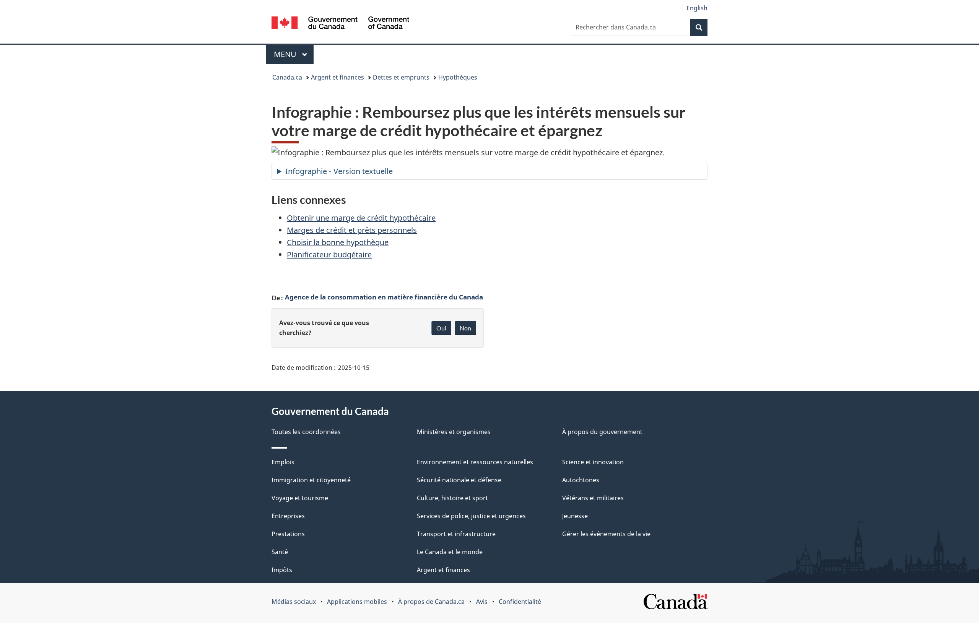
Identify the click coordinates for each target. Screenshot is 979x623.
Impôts (282, 570)
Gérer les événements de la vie (606, 534)
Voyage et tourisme (300, 498)
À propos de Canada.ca (431, 601)
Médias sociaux (294, 601)
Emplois (283, 462)
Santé (280, 552)
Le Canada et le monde (450, 552)
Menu (294, 54)
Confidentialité (520, 601)
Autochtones (580, 480)
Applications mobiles (357, 601)
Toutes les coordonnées (306, 432)
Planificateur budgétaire (329, 254)
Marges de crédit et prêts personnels (352, 230)
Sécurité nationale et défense (459, 480)
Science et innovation (593, 462)
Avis (482, 601)
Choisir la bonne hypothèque (338, 242)
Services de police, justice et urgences (471, 516)
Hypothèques (457, 77)
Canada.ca (287, 77)
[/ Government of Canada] (340, 23)
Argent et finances (337, 77)
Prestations (288, 534)
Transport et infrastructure (456, 534)
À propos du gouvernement (602, 432)
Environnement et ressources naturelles (475, 462)
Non (465, 328)
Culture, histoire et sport (452, 498)
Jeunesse (575, 516)
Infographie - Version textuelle (339, 171)
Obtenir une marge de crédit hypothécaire (361, 218)
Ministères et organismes (454, 432)
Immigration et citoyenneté (311, 480)
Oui (441, 328)
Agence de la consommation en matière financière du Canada (384, 296)
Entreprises (288, 516)
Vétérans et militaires (593, 498)
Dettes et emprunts (401, 77)
